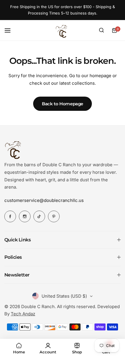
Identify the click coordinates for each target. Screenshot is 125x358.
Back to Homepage (62, 103)
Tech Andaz (23, 314)
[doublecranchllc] (62, 30)
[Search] (101, 30)
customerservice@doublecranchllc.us (44, 200)
